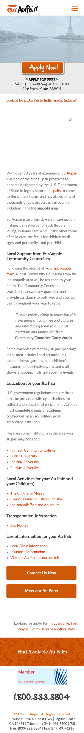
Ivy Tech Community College (33, 450)
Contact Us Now (41, 573)
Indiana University (24, 462)
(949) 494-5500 (55, 723)
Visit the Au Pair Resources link (34, 558)
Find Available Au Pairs (42, 652)
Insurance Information (27, 552)
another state (64, 629)
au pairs (55, 191)
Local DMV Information (29, 546)
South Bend (39, 629)
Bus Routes (19, 525)
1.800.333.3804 (42, 697)
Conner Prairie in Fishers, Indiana (36, 499)
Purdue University (24, 468)
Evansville (61, 623)
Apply (43, 68)
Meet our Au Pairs (41, 591)
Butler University (23, 456)
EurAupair (69, 173)
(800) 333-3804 (29, 728)
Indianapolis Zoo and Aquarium (34, 505)
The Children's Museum (28, 493)
